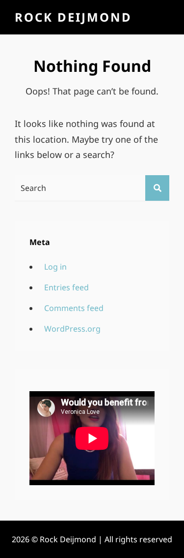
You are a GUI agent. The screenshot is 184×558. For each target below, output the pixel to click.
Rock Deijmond (73, 17)
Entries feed (66, 287)
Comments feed (74, 308)
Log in (55, 266)
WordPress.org (72, 328)
